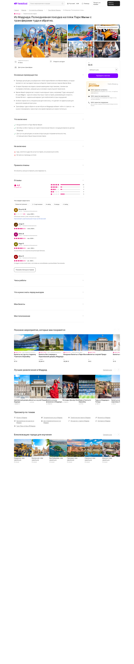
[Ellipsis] (45, 10)
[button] (40, 41)
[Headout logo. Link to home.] (20, 3)
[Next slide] (118, 369)
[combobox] (47, 3)
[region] (28, 342)
